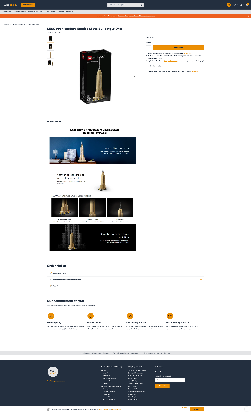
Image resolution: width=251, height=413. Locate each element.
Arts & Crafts (132, 394)
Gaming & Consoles (20, 11)
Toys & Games (132, 378)
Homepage (6, 24)
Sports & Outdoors (133, 389)
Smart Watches (33, 11)
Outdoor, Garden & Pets (135, 383)
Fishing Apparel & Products (136, 391)
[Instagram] (156, 371)
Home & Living (132, 381)
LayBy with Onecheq (109, 378)
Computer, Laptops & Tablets (137, 370)
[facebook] (160, 371)
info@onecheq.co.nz (58, 381)
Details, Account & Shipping (111, 367)
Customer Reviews (108, 381)
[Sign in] (242, 5)
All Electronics (132, 386)
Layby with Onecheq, (170, 61)
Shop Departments (135, 367)
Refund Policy (107, 394)
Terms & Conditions (109, 399)
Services (105, 383)
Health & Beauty (133, 399)
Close (249, 16)
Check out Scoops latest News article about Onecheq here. (136, 16)
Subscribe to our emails (163, 376)
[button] (134, 76)
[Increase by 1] (150, 46)
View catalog (27, 5)
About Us (61, 11)
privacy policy (116, 409)
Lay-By (53, 11)
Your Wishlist (106, 389)
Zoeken (141, 5)
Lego (47, 11)
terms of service (104, 409)
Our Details (104, 370)
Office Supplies (132, 397)
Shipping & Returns (109, 391)
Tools (41, 11)
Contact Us (69, 11)
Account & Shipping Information (111, 386)
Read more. (187, 53)
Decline (184, 408)
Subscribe (162, 386)
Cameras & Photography (136, 373)
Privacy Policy (107, 397)
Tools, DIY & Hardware (135, 376)
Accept (196, 409)
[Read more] (236, 5)
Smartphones (7, 11)
